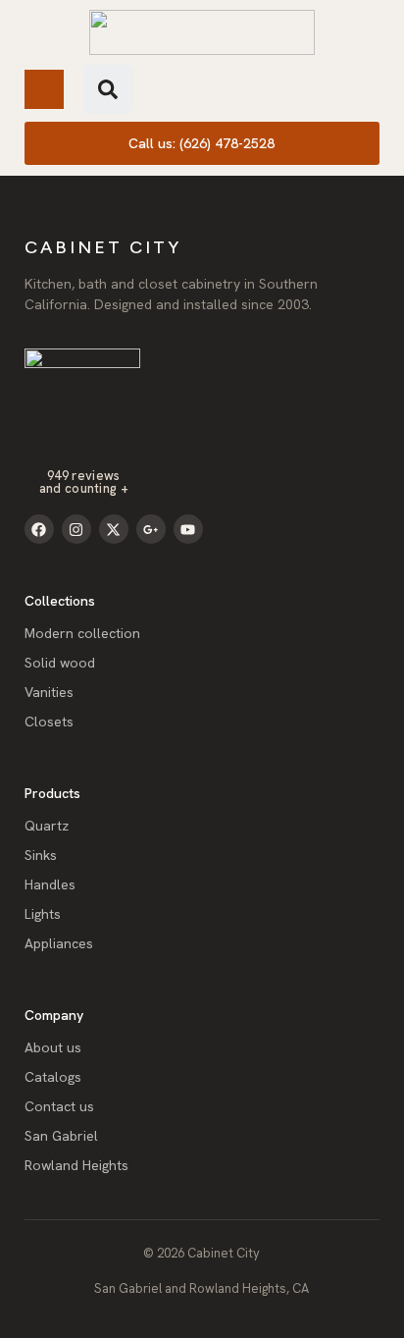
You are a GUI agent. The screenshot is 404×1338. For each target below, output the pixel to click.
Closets (49, 721)
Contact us (59, 1106)
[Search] (107, 89)
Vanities (49, 692)
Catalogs (53, 1077)
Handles (50, 884)
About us (53, 1047)
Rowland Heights (76, 1165)
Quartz (47, 825)
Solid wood (60, 662)
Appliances (59, 943)
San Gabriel (61, 1136)
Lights (43, 914)
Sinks (41, 855)
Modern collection (82, 633)
